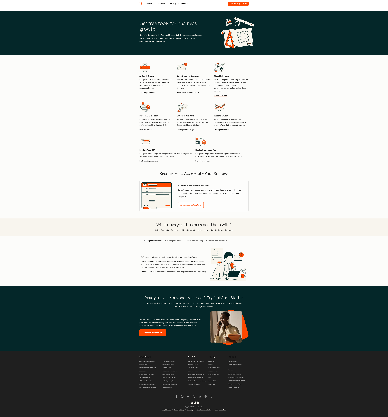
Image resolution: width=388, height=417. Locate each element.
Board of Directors (213, 371)
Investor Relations (213, 374)
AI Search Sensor (193, 367)
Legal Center (166, 410)
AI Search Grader (193, 364)
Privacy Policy (179, 410)
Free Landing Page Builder (170, 384)
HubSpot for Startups (234, 384)
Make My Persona (183, 262)
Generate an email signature (188, 92)
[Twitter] (194, 397)
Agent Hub (142, 371)
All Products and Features (147, 361)
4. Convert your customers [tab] (216, 241)
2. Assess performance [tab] (173, 241)
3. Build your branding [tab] (194, 241)
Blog (209, 377)
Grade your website (221, 130)
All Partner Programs (234, 374)
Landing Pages (166, 367)
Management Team (214, 367)
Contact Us (211, 384)
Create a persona (220, 95)
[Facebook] (176, 397)
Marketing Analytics (168, 381)
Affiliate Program (233, 387)
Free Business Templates (195, 377)
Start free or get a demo (238, 4)
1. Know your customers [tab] (152, 241)
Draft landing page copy (148, 161)
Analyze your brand (147, 92)
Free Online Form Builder (169, 371)
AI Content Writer (144, 377)
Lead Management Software (147, 387)
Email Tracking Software (146, 374)
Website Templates (194, 384)
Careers (210, 364)
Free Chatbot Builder (168, 374)
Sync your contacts (202, 161)
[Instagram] (182, 397)
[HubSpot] (140, 3)
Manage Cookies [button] (220, 410)
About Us (211, 361)
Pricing (173, 4)
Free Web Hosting (167, 387)
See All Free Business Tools (196, 361)
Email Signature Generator (196, 374)
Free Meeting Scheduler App (147, 367)
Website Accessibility (204, 410)
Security (190, 410)
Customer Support (233, 361)
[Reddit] (205, 397)
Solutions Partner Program (236, 377)
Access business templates (190, 205)
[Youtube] (188, 397)
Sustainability (212, 381)
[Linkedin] (200, 397)
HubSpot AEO (143, 364)
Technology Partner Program (236, 380)
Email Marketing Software (147, 384)
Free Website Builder (168, 364)
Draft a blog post (145, 130)
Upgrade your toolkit (153, 333)
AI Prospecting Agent (168, 361)
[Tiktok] (211, 397)
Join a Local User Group (235, 364)
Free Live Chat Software (169, 377)
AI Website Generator (145, 381)
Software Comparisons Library (197, 381)
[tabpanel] (194, 264)
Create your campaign (185, 130)
